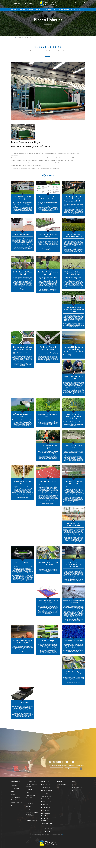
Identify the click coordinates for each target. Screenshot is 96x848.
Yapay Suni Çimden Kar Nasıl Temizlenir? (73, 602)
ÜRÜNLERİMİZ (30, 9)
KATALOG (73, 9)
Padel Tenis (29, 803)
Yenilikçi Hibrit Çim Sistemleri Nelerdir (22, 482)
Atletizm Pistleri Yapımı (48, 481)
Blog (16, 37)
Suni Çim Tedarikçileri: (48, 641)
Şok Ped (28, 806)
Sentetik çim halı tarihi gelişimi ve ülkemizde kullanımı (73, 416)
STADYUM (22, 9)
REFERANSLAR (15, 3)
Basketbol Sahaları (46, 790)
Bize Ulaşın (75, 790)
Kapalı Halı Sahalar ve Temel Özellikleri (48, 235)
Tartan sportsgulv (22, 703)
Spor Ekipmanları (31, 818)
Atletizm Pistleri (45, 787)
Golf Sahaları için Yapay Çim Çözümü (22, 415)
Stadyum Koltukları (31, 820)
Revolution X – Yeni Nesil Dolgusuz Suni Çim (48, 198)
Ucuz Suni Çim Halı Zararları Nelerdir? (48, 415)
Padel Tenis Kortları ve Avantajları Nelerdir (73, 524)
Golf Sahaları (45, 804)
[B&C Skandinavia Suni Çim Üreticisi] (23, 132)
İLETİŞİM (79, 9)
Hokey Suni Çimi (30, 795)
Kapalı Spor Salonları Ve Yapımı (73, 447)
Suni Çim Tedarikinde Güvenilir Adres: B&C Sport (73, 235)
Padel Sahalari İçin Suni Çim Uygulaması (48, 602)
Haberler (12, 37)
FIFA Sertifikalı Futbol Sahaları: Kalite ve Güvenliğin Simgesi (73, 309)
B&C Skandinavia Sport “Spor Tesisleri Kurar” (48, 563)
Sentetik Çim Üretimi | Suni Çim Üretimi (73, 482)
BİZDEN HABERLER (64, 9)
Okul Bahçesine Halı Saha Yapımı (48, 447)
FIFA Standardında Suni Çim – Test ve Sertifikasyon (73, 273)
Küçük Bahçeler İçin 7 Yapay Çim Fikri (22, 273)
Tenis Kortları (45, 793)
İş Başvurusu (75, 785)
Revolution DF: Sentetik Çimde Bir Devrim (48, 348)
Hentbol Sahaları (46, 802)
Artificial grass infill (31, 815)
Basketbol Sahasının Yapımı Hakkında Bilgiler (22, 642)
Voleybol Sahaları (46, 796)
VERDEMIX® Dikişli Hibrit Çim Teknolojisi (22, 198)
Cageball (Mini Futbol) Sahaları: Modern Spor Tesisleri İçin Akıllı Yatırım (73, 199)
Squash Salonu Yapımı (22, 234)
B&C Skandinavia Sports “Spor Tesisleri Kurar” (73, 673)
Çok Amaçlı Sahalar (47, 799)
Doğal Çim (29, 792)
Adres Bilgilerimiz (77, 787)
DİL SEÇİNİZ (28, 3)
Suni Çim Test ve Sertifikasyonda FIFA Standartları (73, 564)
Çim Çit (28, 809)
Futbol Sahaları (45, 785)
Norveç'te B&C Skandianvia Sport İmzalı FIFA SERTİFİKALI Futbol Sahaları (73, 349)
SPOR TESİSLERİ (40, 9)
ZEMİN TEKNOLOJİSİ (51, 9)
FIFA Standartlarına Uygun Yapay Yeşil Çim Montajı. (22, 348)
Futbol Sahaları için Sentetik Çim (31, 785)
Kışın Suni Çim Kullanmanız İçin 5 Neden (48, 273)
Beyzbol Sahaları (46, 810)
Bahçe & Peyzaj (30, 798)
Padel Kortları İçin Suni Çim (73, 641)
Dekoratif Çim (30, 801)
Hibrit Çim (29, 789)
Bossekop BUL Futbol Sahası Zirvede (73, 377)
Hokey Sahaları (45, 807)
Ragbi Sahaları (45, 813)
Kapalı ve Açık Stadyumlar (45, 819)
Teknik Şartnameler (47, 823)
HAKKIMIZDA (14, 9)
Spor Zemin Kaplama (32, 812)
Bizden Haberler (61, 785)
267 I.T (63, 834)
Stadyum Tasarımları (22, 562)
